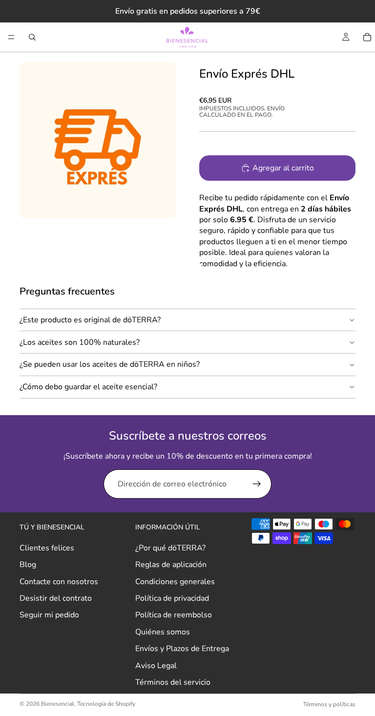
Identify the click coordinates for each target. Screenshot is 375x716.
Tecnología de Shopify (106, 704)
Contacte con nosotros (59, 581)
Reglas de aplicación (171, 564)
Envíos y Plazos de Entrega (182, 648)
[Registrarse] (257, 484)
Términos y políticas (329, 704)
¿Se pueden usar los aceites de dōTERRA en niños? (110, 364)
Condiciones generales (175, 581)
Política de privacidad (172, 598)
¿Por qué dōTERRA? (170, 548)
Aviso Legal (156, 665)
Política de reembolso (173, 615)
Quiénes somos (162, 632)
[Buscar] (32, 37)
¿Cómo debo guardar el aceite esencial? (88, 386)
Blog (28, 564)
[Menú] (11, 37)
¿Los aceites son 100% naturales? (80, 342)
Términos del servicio (172, 682)
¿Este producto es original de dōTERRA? (90, 320)
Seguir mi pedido (49, 615)
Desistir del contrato (56, 598)
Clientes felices (47, 548)
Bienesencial (57, 704)
